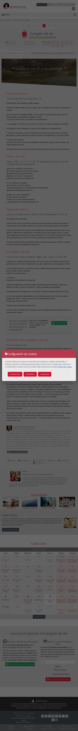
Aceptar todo (44, 374)
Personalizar (30, 374)
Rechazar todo (15, 374)
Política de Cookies (65, 367)
